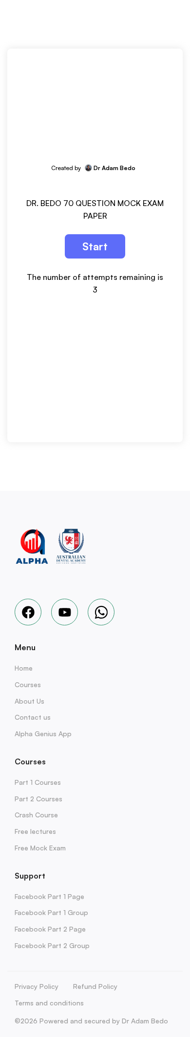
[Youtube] (64, 612)
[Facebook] (28, 612)
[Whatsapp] (101, 612)
